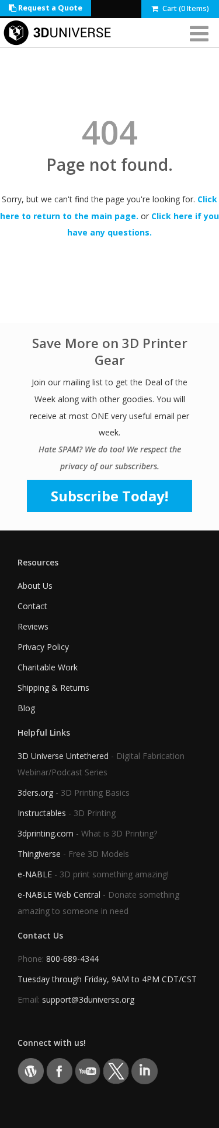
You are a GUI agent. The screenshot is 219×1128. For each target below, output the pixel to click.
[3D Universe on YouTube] (88, 1070)
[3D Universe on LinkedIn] (144, 1070)
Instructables (42, 812)
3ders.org (35, 792)
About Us (35, 585)
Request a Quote (49, 8)
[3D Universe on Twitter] (116, 1070)
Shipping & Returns (53, 687)
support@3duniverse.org (88, 999)
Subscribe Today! (109, 495)
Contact (32, 606)
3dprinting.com (46, 833)
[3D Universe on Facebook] (59, 1070)
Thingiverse (39, 853)
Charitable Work (48, 667)
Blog (26, 708)
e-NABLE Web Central (59, 894)
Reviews (33, 626)
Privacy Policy (43, 646)
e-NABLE (35, 874)
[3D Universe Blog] (31, 1070)
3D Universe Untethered (63, 755)
